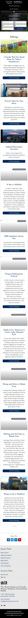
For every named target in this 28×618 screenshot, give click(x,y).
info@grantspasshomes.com (10, 601)
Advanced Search (14, 16)
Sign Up (3, 577)
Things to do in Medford (14, 494)
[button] (14, 12)
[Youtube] (4, 605)
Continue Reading (14, 78)
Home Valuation (14, 19)
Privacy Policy (20, 613)
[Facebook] (2, 605)
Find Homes (20, 28)
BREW (12, 615)
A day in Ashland (14, 185)
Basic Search (5, 553)
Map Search (4, 560)
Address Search (5, 558)
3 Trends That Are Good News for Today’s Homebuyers (14, 59)
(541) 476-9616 (5, 599)
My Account (4, 574)
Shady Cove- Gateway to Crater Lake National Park (14, 332)
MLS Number (5, 563)
